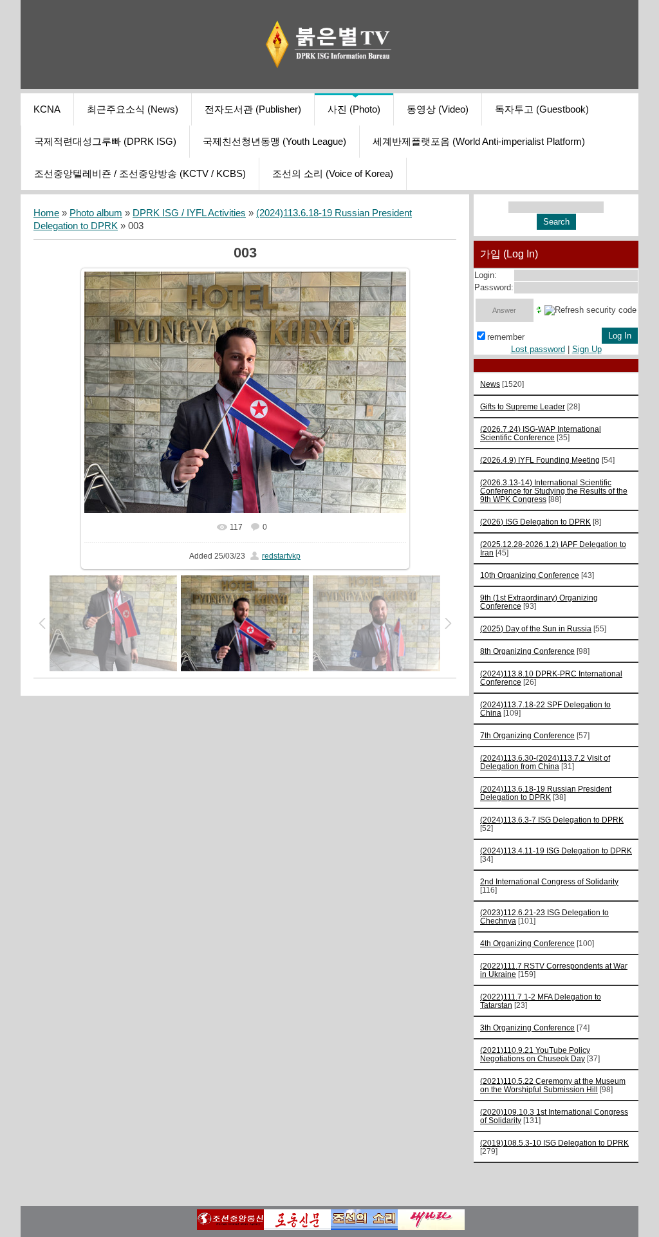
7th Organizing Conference (527, 735)
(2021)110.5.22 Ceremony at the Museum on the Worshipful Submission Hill (553, 1085)
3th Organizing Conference (527, 1027)
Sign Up (587, 349)
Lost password (538, 349)
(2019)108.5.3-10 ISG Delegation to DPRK (554, 1143)
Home (46, 213)
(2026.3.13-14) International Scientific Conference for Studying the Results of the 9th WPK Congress (553, 490)
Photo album (96, 213)
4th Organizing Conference (527, 943)
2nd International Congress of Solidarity (549, 881)
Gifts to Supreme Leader (522, 406)
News (490, 384)
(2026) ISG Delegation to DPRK (535, 521)
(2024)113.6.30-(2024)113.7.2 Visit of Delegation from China (545, 762)
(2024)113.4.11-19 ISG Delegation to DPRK (556, 850)
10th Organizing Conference (529, 575)
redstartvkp (281, 556)
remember (505, 337)
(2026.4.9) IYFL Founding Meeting (540, 460)
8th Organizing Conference (527, 651)
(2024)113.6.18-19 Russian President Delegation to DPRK (545, 793)
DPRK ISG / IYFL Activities (189, 213)
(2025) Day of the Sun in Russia (535, 628)
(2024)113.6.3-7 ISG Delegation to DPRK (552, 819)
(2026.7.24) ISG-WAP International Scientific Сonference (540, 433)
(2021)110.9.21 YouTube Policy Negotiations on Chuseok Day (535, 1054)
